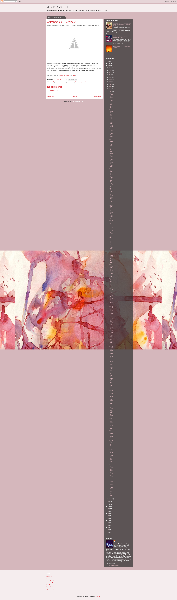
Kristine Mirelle (50, 583)
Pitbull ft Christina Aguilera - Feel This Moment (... (111, 337)
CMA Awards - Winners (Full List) (111, 114)
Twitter (73, 75)
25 (108, 529)
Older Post (97, 96)
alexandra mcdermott (60, 82)
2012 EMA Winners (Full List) (111, 282)
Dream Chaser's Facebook (53, 581)
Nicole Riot (48, 585)
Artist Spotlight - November (111, 123)
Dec (110, 499)
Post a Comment (54, 90)
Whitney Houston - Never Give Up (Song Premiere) (111, 228)
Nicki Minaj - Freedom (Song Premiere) (111, 145)
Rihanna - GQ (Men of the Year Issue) (111, 310)
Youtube (61, 75)
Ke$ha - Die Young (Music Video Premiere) (111, 242)
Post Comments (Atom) (78, 101)
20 (108, 518)
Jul (110, 81)
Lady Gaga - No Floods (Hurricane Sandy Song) (111, 196)
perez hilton (84, 82)
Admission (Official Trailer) (111, 443)
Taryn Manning (49, 589)
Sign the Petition (50, 587)
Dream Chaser (57, 7)
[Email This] (69, 79)
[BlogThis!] (71, 79)
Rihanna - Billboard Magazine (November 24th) (111, 397)
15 (108, 506)
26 (108, 532)
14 (108, 504)
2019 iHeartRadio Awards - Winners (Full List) (120, 36)
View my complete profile (112, 565)
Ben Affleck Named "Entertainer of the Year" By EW (111, 488)
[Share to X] (72, 79)
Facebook (66, 75)
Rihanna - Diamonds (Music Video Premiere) (111, 256)
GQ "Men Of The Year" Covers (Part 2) (111, 322)
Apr (110, 74)
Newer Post (51, 96)
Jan (110, 67)
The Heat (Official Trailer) (111, 434)
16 (108, 508)
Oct (110, 88)
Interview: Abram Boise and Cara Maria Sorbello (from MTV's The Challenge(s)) (122, 24)
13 (108, 502)
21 (108, 520)
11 (108, 63)
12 (108, 65)
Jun (110, 79)
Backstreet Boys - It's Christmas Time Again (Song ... (111, 211)
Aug (110, 84)
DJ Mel (47, 578)
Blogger (98, 596)
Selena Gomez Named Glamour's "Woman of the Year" (111, 100)
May (110, 77)
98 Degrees (49, 576)
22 (108, 522)
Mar (110, 72)
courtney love (70, 82)
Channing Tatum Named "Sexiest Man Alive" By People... (111, 177)
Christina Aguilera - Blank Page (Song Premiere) (111, 160)
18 (108, 513)
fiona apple (78, 82)
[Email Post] (65, 79)
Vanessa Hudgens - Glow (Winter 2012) (111, 411)
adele (52, 82)
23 (108, 525)
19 (108, 515)
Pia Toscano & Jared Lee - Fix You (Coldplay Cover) (111, 380)
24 (108, 527)
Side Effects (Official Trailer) (111, 133)
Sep (110, 86)
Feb (110, 70)
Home (75, 96)
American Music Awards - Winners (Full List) (111, 456)
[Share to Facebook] (74, 79)
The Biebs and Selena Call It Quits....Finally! (111, 270)
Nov (110, 91)
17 (108, 511)
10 (108, 61)
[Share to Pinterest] (76, 79)
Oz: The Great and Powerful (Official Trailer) (111, 352)
